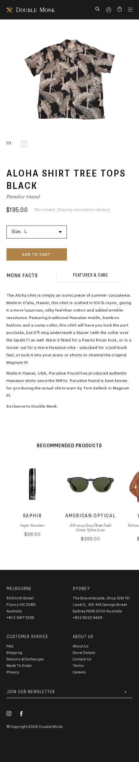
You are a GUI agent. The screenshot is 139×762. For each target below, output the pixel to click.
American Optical (90, 516)
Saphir (32, 516)
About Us (81, 646)
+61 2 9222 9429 (88, 618)
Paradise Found (23, 196)
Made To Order (19, 666)
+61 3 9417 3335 (20, 618)
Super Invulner (32, 525)
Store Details (84, 653)
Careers (79, 672)
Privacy (12, 672)
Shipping (14, 653)
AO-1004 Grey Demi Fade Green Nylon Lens (91, 527)
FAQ (10, 646)
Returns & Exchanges (25, 659)
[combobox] (37, 231)
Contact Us (82, 659)
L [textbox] (26, 232)
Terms (78, 666)
